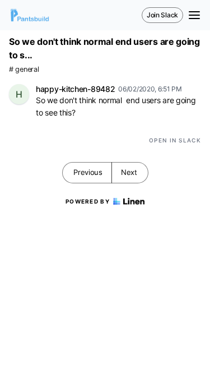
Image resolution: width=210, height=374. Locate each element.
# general (24, 69)
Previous (87, 172)
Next (129, 172)
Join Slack (162, 15)
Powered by (88, 201)
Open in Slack (175, 140)
